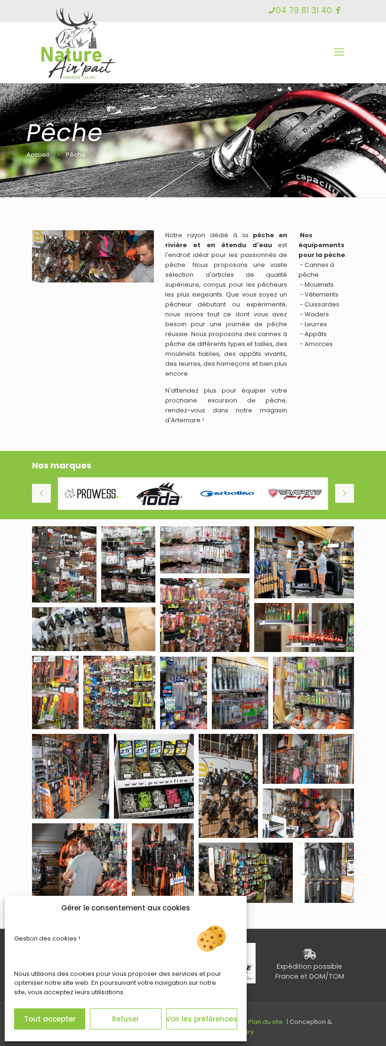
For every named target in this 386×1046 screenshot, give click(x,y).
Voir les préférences (201, 1019)
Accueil (37, 154)
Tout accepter (50, 1019)
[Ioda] (159, 493)
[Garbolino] (227, 493)
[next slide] (344, 493)
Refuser (125, 1019)
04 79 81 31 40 (304, 10)
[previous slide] (41, 493)
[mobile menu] (339, 52)
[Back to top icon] (341, 1027)
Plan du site (265, 1021)
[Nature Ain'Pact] (79, 58)
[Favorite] (295, 493)
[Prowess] (92, 493)
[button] (64, 564)
